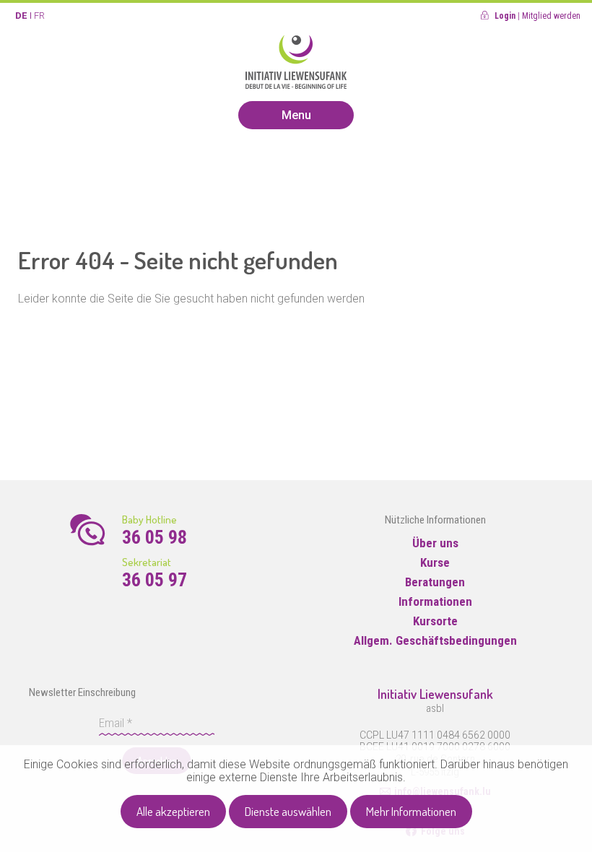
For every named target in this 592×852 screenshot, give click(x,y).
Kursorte (435, 621)
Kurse (435, 562)
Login (505, 16)
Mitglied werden (551, 16)
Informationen (435, 601)
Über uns (435, 543)
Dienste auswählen (288, 811)
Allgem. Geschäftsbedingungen (435, 640)
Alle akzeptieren (173, 811)
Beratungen (435, 582)
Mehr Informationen (411, 811)
